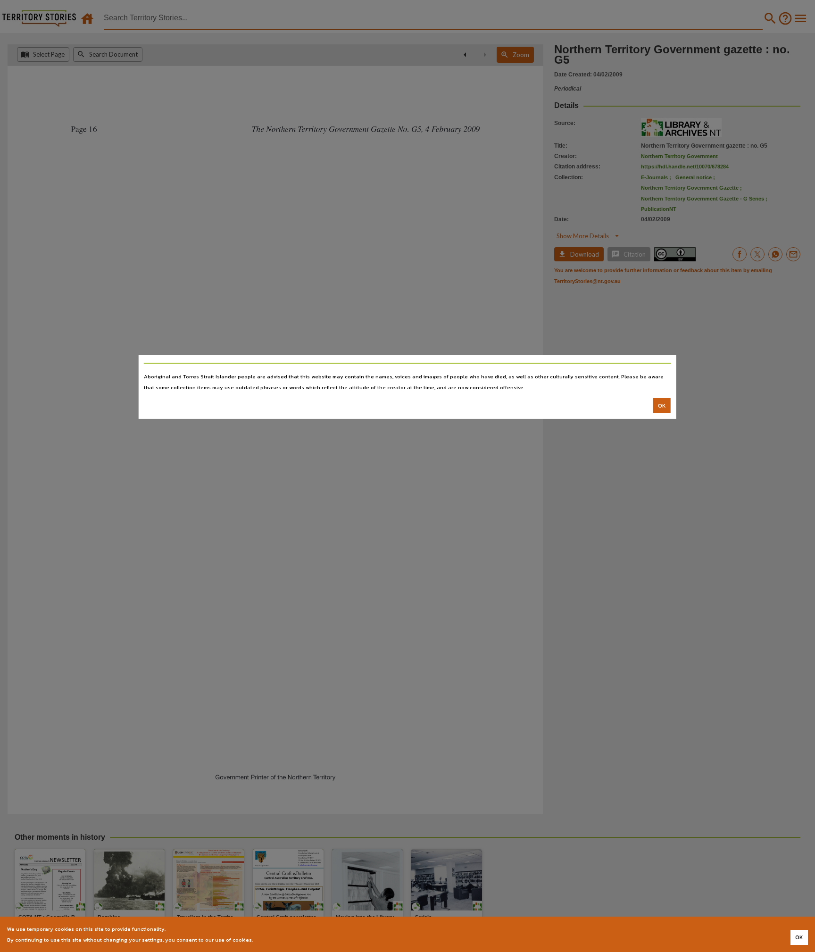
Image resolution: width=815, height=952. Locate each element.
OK (662, 405)
